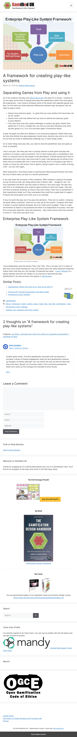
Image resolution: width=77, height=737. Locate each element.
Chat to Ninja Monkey (11, 450)
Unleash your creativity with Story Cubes (22, 310)
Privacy (6, 721)
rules (69, 304)
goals (36, 304)
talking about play (36, 98)
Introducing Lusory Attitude (19, 295)
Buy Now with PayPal (50, 499)
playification (61, 304)
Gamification (11, 301)
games (30, 304)
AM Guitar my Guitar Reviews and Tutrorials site (22, 718)
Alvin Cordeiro (15, 345)
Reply (8, 372)
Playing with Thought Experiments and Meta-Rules (28, 292)
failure (8, 304)
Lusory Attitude (61, 271)
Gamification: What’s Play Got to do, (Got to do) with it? (30, 287)
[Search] (36, 615)
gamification (47, 276)
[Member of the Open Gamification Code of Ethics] (23, 697)
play (46, 304)
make (41, 304)
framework (16, 304)
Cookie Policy (8, 716)
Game (23, 304)
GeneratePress (58, 728)
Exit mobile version (38, 734)
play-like (52, 304)
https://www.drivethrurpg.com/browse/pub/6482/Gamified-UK (38, 598)
